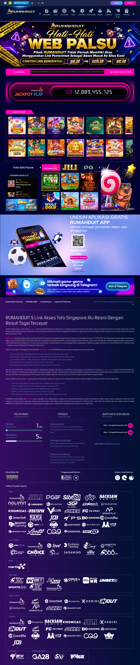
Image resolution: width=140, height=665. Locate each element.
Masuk (116, 3)
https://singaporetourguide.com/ (115, 425)
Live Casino (64, 15)
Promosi (126, 15)
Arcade (100, 15)
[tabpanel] (70, 44)
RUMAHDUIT (10, 338)
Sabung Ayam (117, 16)
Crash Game (91, 15)
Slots (55, 15)
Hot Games (46, 15)
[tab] (51, 167)
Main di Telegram (22, 3)
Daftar (130, 3)
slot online (29, 399)
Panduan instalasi (78, 257)
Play (38, 94)
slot (27, 379)
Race (73, 15)
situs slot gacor (43, 350)
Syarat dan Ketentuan (63, 302)
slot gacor (32, 329)
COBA (52, 179)
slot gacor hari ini (108, 370)
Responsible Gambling (14, 302)
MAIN (19, 125)
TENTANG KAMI (31, 302)
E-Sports (109, 15)
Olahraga (82, 15)
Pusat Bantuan (45, 302)
